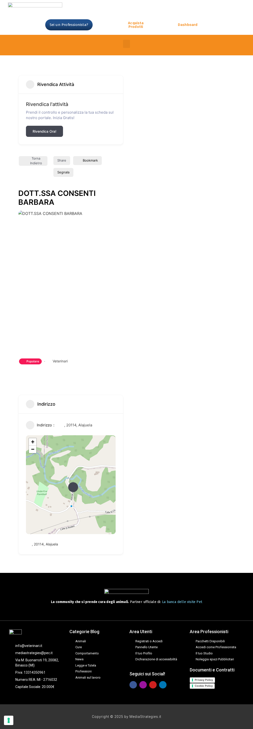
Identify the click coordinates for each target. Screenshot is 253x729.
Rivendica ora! (44, 131)
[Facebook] (133, 684)
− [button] (32, 449)
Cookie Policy (204, 685)
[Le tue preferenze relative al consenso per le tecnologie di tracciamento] (8, 720)
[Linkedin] (163, 684)
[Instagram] (143, 684)
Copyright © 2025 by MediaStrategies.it (126, 717)
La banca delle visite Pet (182, 602)
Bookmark (90, 160)
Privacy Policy (204, 680)
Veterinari (60, 361)
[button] (126, 44)
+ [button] (32, 442)
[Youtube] (153, 684)
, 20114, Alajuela (78, 425)
